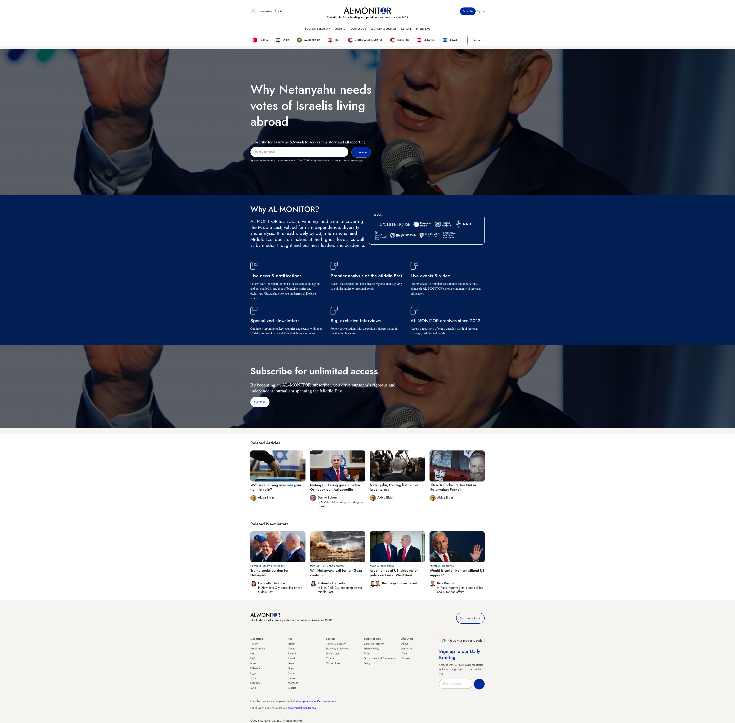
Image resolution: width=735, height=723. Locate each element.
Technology (357, 29)
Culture (339, 29)
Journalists (406, 648)
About (404, 644)
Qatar (253, 678)
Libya (291, 668)
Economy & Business (383, 29)
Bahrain (292, 653)
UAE (252, 658)
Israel (253, 663)
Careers (405, 658)
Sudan (291, 673)
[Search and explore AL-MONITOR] (253, 11)
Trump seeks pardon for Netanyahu (269, 572)
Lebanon (255, 683)
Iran (252, 653)
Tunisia (292, 678)
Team (404, 653)
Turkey (254, 644)
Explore (406, 29)
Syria (253, 688)
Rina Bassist (409, 583)
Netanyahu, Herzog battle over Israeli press (395, 487)
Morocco (293, 683)
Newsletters (266, 11)
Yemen (291, 663)
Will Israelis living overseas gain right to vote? (275, 487)
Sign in (481, 11)
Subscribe (468, 11)
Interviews (423, 29)
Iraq (290, 639)
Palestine (255, 668)
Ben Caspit (390, 583)
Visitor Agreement (374, 644)
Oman (291, 648)
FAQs (367, 653)
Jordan (291, 644)
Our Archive (333, 663)
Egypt (253, 673)
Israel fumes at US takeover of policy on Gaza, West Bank (394, 572)
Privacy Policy (371, 648)
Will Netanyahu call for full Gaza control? (336, 572)
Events (278, 11)
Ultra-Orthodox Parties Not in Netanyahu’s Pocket (453, 487)
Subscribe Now (470, 618)
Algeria (292, 688)
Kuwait (291, 658)
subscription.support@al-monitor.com (316, 701)
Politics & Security (317, 29)
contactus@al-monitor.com (302, 708)
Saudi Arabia (257, 648)
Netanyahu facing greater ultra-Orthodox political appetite (335, 487)
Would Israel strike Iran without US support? (457, 572)
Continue (260, 402)
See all (477, 40)
